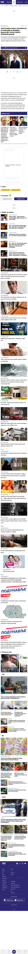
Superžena (4, 882)
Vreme (12, 874)
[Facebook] (17, 863)
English (12, 872)
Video (12, 869)
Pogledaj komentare (7, 198)
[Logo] (2, 2)
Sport (3, 870)
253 (6, 251)
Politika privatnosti (15, 887)
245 (6, 232)
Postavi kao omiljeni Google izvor (10, 47)
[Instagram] (22, 863)
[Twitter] (19, 863)
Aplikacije (13, 889)
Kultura (4, 880)
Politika (3, 25)
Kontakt (12, 892)
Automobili (4, 887)
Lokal (3, 889)
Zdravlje (4, 876)
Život (3, 874)
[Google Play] (9, 900)
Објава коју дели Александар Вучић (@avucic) (15, 182)
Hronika (10, 718)
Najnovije (9, 2)
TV (11, 870)
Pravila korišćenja (15, 885)
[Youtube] (25, 863)
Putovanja (4, 878)
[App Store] (19, 900)
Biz (3, 872)
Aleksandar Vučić (5, 190)
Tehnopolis (4, 885)
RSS (11, 890)
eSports (4, 884)
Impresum (13, 883)
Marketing (13, 881)
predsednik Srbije (16, 190)
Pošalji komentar (21, 198)
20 (6, 241)
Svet (2, 695)
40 (6, 215)
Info (3, 869)
